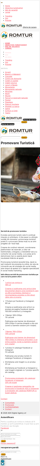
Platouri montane (12, 104)
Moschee (8, 91)
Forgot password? (8, 443)
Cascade (8, 76)
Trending (8, 16)
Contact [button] (4, 399)
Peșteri (8, 100)
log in (3, 441)
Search (24, 122)
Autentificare (6, 459)
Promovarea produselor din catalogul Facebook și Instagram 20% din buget (22, 385)
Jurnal (7, 12)
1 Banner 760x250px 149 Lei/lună (21, 337)
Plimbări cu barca (12, 106)
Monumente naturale (13, 89)
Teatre (7, 113)
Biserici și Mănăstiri (13, 74)
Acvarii (8, 72)
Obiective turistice (14, 8)
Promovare (9, 405)
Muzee (7, 96)
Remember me (9, 439)
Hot (6, 18)
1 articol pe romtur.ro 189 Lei (21, 290)
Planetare (9, 102)
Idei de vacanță (11, 10)
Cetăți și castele (11, 81)
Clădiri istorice (11, 83)
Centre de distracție (13, 79)
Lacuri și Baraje (11, 85)
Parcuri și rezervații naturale (16, 98)
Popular (8, 20)
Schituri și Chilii (11, 111)
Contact (8, 409)
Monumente (10, 87)
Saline (7, 109)
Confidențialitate (12, 407)
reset (3, 454)
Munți (7, 94)
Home (7, 6)
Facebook (5, 428)
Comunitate (10, 403)
